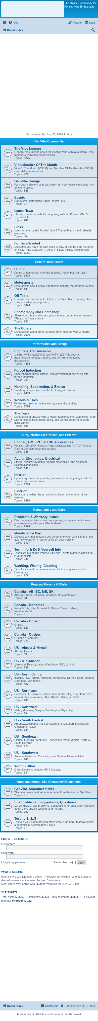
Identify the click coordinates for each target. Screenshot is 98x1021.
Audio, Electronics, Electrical (37, 458)
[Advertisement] (49, 83)
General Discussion (49, 262)
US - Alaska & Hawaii (30, 648)
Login (5, 838)
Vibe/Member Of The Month (35, 165)
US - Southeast (25, 736)
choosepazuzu (22, 900)
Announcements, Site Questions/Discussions (49, 782)
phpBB (36, 1014)
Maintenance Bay (27, 533)
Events (19, 197)
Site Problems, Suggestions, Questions (45, 802)
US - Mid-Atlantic (27, 661)
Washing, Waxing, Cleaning (35, 566)
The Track (21, 413)
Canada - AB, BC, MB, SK (34, 591)
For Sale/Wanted (27, 243)
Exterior (20, 491)
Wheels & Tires (26, 400)
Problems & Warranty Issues (36, 517)
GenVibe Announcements (34, 789)
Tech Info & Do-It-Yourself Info (37, 549)
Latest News (23, 211)
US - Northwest (25, 707)
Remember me (63, 862)
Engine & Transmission (32, 351)
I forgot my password (14, 862)
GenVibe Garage (27, 181)
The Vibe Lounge (27, 148)
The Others (22, 328)
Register (21, 838)
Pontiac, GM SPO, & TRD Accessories (43, 442)
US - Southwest (26, 753)
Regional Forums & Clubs (49, 584)
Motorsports (23, 282)
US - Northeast (25, 691)
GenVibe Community (49, 141)
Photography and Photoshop (36, 312)
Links (18, 227)
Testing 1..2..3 (25, 818)
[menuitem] (13, 23)
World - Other (24, 766)
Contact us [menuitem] (51, 1005)
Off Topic (21, 296)
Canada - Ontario (27, 621)
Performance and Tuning (49, 344)
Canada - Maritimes (29, 605)
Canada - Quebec (27, 634)
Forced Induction (27, 370)
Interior (20, 475)
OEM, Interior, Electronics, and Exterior (49, 435)
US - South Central (28, 720)
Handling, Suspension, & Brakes (39, 387)
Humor (19, 269)
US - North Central (28, 674)
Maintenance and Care (49, 510)
